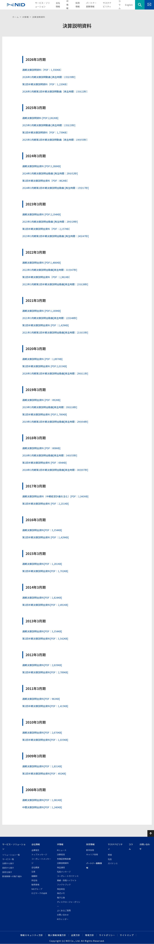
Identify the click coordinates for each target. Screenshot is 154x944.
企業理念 (35, 850)
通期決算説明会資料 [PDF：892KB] (41, 400)
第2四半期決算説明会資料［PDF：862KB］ (45, 180)
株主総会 (61, 889)
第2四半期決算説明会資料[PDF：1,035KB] (45, 740)
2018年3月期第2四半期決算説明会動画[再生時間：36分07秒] (55, 470)
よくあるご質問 (64, 910)
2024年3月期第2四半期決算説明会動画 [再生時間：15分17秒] (55, 188)
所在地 (34, 880)
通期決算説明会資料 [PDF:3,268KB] (41, 166)
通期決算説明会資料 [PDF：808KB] (41, 448)
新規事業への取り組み (12, 876)
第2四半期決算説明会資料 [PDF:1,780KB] (44, 414)
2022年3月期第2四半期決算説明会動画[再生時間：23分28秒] (55, 284)
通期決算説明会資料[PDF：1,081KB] (42, 800)
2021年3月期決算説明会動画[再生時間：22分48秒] (49, 318)
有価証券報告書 (64, 858)
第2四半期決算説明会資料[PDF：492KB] (44, 773)
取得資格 (35, 884)
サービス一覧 (8, 859)
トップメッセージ (39, 854)
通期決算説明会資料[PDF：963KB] (41, 699)
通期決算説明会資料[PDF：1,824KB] (42, 597)
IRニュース (61, 850)
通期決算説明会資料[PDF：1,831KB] (42, 766)
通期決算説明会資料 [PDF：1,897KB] (42, 359)
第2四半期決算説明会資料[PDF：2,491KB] (45, 605)
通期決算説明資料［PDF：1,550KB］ (42, 70)
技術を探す (7, 872)
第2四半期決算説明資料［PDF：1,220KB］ (45, 84)
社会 (110, 859)
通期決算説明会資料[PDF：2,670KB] (42, 732)
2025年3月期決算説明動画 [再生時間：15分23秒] (48, 125)
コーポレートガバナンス (68, 876)
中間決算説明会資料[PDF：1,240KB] (42, 807)
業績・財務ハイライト (67, 880)
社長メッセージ (64, 871)
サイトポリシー (107, 935)
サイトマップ (127, 935)
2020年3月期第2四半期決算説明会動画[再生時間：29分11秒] (55, 373)
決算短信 (61, 854)
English (129, 4)
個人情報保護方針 (57, 935)
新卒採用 (90, 850)
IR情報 (25, 17)
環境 (110, 854)
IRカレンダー (62, 919)
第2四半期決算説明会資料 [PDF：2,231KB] (45, 503)
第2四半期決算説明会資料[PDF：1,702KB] (45, 571)
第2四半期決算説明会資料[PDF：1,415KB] (45, 706)
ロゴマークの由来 (39, 893)
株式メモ (61, 893)
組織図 (34, 876)
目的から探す (8, 867)
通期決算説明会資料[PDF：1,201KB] (42, 564)
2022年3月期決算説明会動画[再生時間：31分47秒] (49, 270)
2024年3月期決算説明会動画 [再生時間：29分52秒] (50, 173)
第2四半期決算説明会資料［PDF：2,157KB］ (46, 229)
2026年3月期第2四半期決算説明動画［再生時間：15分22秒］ (55, 91)
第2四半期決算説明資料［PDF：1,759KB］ (45, 132)
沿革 (33, 871)
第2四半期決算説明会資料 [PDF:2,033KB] (44, 366)
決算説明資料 (63, 863)
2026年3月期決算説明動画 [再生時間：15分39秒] (48, 77)
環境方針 (89, 935)
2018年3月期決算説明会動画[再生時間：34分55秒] (49, 455)
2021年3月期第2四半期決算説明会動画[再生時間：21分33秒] (55, 332)
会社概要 (35, 867)
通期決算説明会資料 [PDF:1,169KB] (41, 311)
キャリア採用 (92, 854)
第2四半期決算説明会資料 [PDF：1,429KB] (45, 325)
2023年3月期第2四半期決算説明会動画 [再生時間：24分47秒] (55, 236)
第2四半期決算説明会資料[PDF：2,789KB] (45, 672)
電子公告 (61, 897)
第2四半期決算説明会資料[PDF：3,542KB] (45, 638)
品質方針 (75, 935)
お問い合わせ (63, 914)
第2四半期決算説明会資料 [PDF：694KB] (44, 462)
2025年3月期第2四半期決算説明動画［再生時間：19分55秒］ (55, 139)
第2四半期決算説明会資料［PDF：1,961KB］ (46, 277)
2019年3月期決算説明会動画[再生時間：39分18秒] (49, 407)
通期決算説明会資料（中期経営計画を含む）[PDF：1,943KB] (55, 496)
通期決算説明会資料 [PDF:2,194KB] (41, 214)
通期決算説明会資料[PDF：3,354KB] (42, 530)
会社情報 (35, 844)
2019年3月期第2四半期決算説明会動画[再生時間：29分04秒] (55, 421)
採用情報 (90, 844)
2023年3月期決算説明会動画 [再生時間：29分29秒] (50, 221)
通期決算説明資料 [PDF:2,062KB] (40, 118)
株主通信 (61, 867)
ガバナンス (113, 863)
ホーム (15, 17)
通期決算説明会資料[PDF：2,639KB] (42, 665)
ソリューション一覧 (11, 854)
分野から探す (8, 863)
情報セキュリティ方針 (31, 935)
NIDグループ (36, 889)
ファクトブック (64, 884)
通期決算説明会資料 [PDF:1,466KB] (41, 262)
